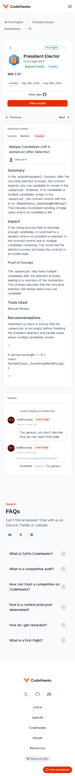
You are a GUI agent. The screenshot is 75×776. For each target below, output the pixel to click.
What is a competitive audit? (31, 569)
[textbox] (42, 434)
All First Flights (13, 22)
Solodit (37, 738)
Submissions (12, 28)
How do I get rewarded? (28, 625)
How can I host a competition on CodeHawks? (34, 586)
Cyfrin (37, 707)
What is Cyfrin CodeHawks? (31, 554)
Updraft (37, 717)
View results (37, 103)
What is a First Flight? (26, 640)
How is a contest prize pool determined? (30, 607)
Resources (37, 748)
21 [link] (30, 28)
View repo (35, 94)
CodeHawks (37, 728)
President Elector (43, 22)
